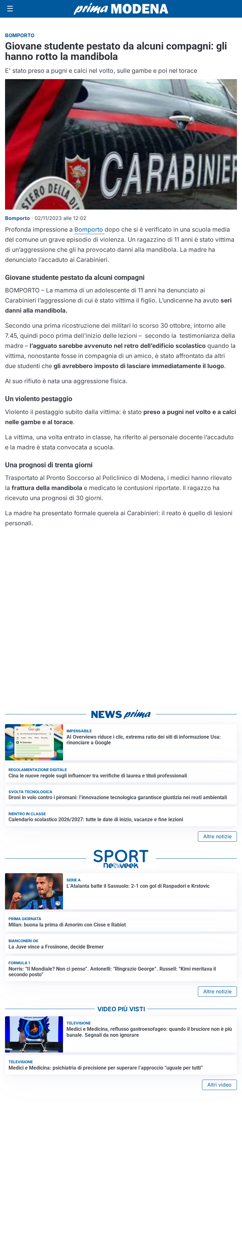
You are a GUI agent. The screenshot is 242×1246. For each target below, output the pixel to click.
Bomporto (89, 229)
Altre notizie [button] (217, 836)
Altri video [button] (219, 1085)
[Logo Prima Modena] (121, 9)
